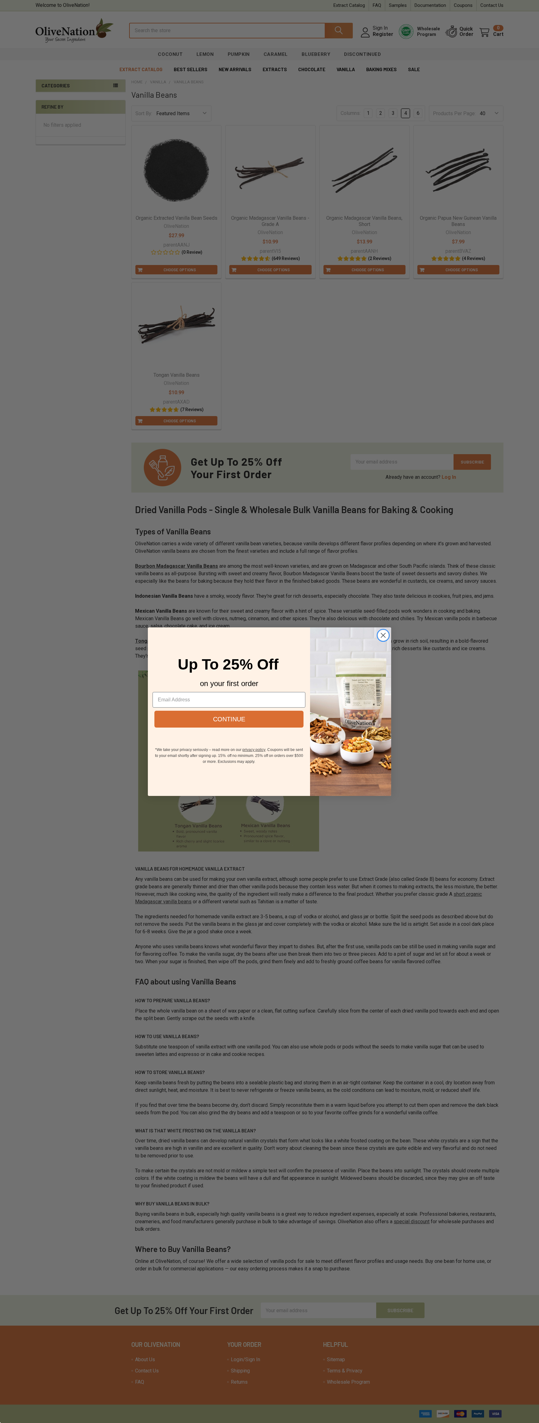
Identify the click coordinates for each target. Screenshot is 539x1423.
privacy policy (253, 750)
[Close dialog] (383, 635)
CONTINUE (229, 719)
